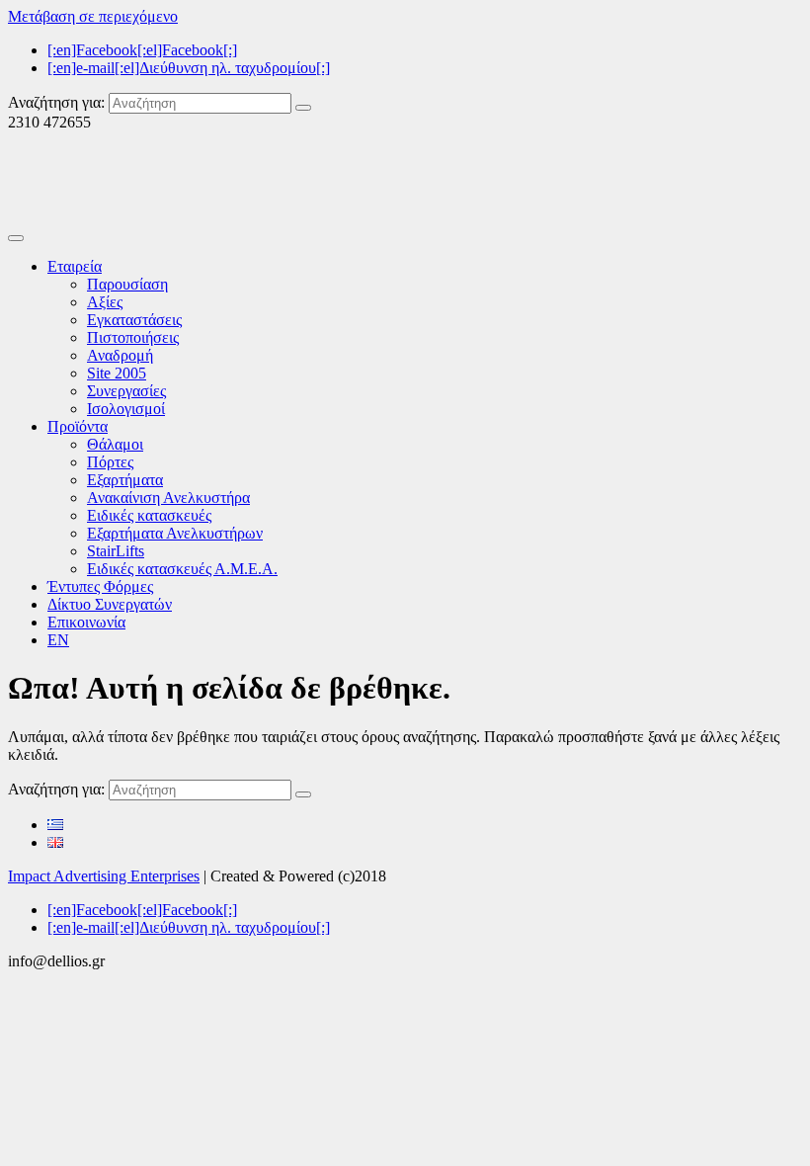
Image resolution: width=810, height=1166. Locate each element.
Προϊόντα (77, 426)
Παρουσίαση (127, 284)
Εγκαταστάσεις (134, 319)
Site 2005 (116, 373)
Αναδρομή (120, 355)
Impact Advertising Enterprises (104, 876)
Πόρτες (110, 462)
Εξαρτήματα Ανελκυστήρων (175, 533)
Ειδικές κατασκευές (149, 515)
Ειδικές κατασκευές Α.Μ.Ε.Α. (182, 568)
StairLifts (115, 550)
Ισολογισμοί (126, 408)
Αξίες (104, 301)
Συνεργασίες (126, 390)
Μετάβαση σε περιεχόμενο (93, 16)
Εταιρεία (74, 266)
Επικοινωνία (86, 622)
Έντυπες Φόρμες (100, 586)
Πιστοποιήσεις (133, 337)
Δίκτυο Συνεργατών (109, 604)
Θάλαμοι (115, 444)
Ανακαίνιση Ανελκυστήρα (168, 497)
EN (58, 639)
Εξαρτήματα (125, 479)
